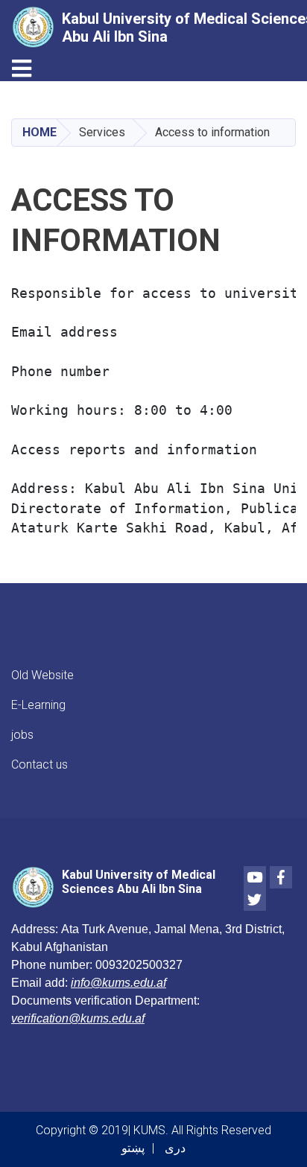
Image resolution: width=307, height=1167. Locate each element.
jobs (22, 735)
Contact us (39, 764)
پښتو (133, 1148)
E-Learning (38, 705)
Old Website (42, 675)
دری (175, 1148)
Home (39, 132)
